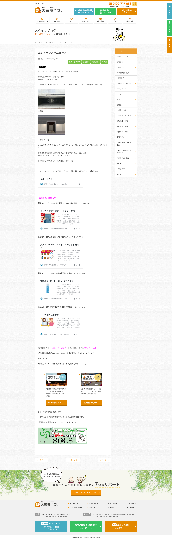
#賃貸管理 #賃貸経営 (124, 83)
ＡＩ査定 (169, 43)
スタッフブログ (74, 62)
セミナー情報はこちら (55, 403)
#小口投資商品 (69, 353)
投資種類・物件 (122, 132)
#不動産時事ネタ (123, 73)
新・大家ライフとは (42, 21)
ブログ (115, 21)
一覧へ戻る (73, 460)
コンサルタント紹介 (76, 507)
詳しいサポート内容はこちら (86, 492)
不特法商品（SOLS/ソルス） (125, 143)
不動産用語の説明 (123, 158)
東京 (118, 99)
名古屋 (119, 105)
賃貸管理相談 (100, 21)
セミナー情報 (112, 503)
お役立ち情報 (129, 21)
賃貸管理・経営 (122, 121)
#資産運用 (120, 78)
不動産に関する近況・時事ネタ (125, 151)
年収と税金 (121, 137)
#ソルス (61, 353)
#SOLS (55, 353)
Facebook (130, 507)
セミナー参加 (169, 27)
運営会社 (111, 507)
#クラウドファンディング (84, 353)
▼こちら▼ (82, 203)
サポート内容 (57, 21)
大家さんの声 (86, 21)
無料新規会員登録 (90, 403)
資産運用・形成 (122, 126)
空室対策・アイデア (124, 115)
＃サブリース (121, 89)
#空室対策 (95, 62)
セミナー (71, 21)
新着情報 (86, 62)
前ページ (43, 460)
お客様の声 (121, 169)
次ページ (103, 460)
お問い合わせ (169, 10)
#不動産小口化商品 (45, 353)
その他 (104, 62)
